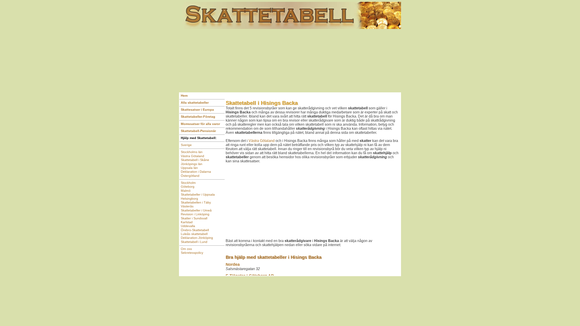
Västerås (187, 206)
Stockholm (188, 183)
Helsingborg (189, 198)
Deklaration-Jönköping (197, 238)
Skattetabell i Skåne (195, 160)
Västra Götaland (192, 156)
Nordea (233, 264)
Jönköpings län (191, 164)
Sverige (186, 145)
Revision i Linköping (195, 214)
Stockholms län (192, 152)
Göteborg (187, 186)
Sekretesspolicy (192, 252)
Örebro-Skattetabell (195, 230)
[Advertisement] (290, 60)
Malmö (186, 190)
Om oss (186, 249)
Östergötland (190, 175)
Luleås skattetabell (194, 234)
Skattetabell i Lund (194, 242)
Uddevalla (188, 226)
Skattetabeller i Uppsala (198, 194)
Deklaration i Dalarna (196, 171)
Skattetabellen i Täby (196, 202)
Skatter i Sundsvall (194, 218)
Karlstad (187, 222)
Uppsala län (189, 168)
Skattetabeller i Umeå (196, 210)
